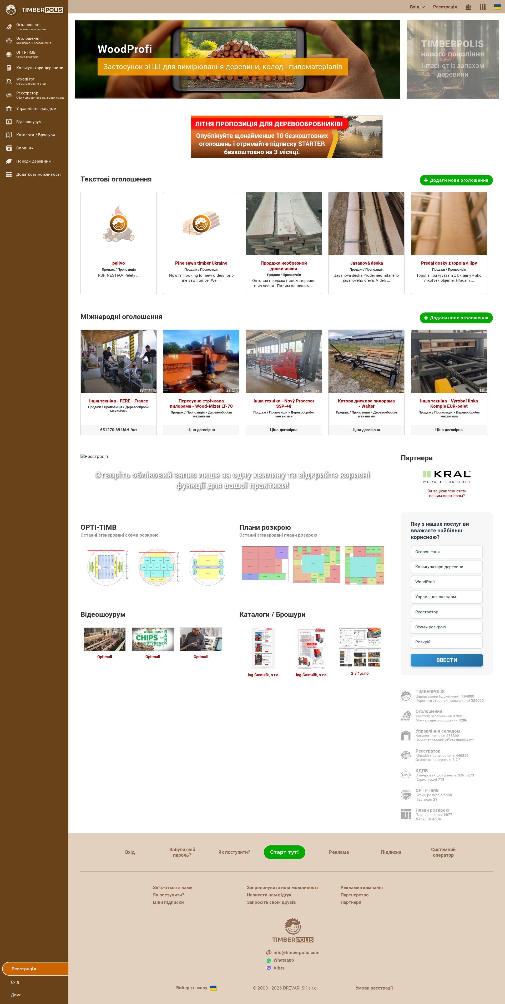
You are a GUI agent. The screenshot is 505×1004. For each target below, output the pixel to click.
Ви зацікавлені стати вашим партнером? (447, 493)
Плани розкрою (265, 527)
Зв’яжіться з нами (173, 887)
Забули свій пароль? (182, 852)
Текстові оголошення (116, 179)
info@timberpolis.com (297, 952)
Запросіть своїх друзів (271, 902)
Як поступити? (234, 852)
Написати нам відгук (269, 894)
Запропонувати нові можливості (282, 887)
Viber (279, 968)
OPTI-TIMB (98, 527)
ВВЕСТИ (446, 660)
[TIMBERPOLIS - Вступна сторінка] (34, 9)
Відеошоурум (103, 614)
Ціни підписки (168, 902)
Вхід (415, 6)
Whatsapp (284, 960)
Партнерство (355, 894)
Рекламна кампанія (362, 887)
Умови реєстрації (374, 988)
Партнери (417, 458)
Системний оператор (443, 852)
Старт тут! (284, 852)
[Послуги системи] (483, 7)
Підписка (391, 852)
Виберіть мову (192, 987)
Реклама (339, 852)
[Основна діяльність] (468, 7)
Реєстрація (445, 6)
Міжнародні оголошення (121, 316)
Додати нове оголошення (459, 180)
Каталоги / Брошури (272, 614)
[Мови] (497, 6)
